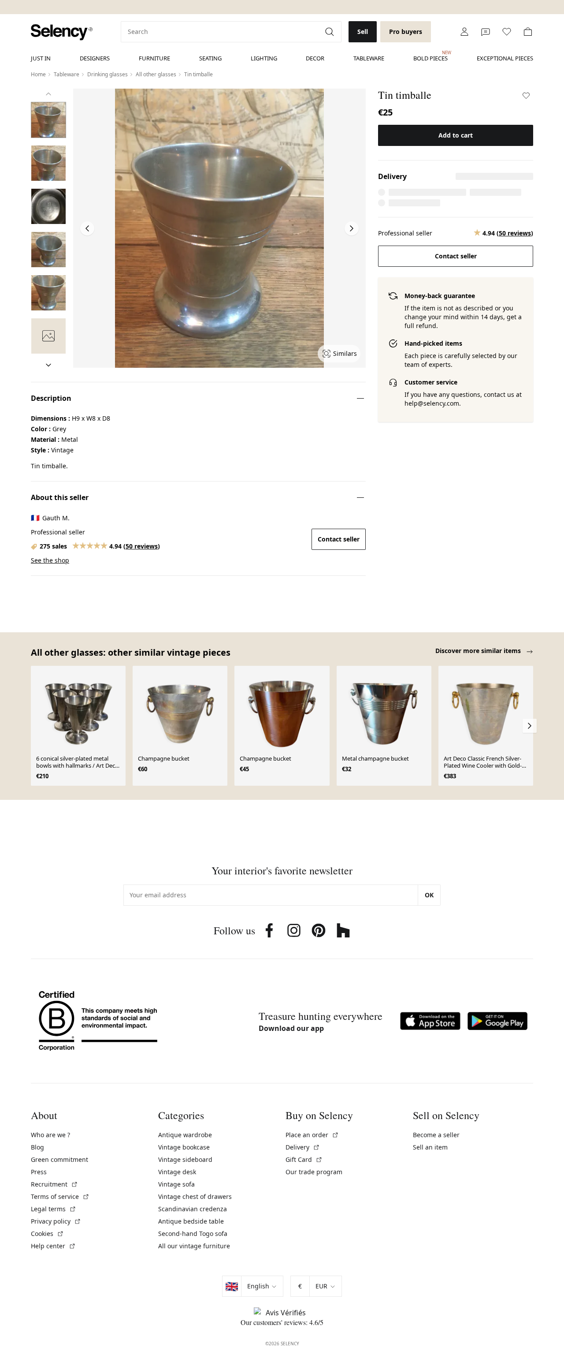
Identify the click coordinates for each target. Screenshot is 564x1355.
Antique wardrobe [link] (185, 1135)
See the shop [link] (50, 560)
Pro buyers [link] (405, 31)
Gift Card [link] (304, 1159)
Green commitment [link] (59, 1159)
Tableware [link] (368, 58)
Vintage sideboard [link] (185, 1159)
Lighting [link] (264, 58)
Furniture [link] (154, 58)
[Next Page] (352, 228)
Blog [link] (37, 1147)
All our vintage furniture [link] (194, 1246)
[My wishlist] (506, 31)
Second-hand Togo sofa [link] (192, 1233)
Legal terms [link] (53, 1209)
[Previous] (48, 94)
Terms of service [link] (60, 1196)
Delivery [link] (303, 1147)
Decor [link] (315, 58)
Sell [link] (362, 31)
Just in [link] (41, 58)
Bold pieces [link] (430, 56)
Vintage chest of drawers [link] (195, 1196)
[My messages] (485, 31)
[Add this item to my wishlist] (526, 96)
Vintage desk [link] (177, 1172)
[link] (62, 32)
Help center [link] (53, 1246)
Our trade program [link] (314, 1172)
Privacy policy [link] (56, 1221)
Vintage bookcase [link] (184, 1147)
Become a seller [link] (436, 1135)
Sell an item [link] (430, 1147)
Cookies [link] (47, 1233)
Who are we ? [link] (50, 1135)
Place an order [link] (312, 1135)
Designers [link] (95, 58)
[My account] (464, 31)
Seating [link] (210, 58)
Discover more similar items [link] (479, 650)
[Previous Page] (87, 228)
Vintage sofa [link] (176, 1184)
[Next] (48, 365)
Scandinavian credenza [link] (192, 1209)
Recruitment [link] (54, 1184)
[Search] (330, 31)
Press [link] (39, 1172)
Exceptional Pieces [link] (505, 58)
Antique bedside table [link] (191, 1221)
